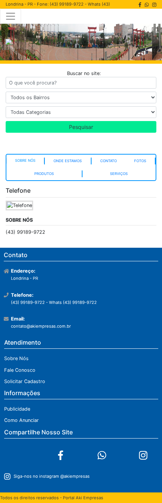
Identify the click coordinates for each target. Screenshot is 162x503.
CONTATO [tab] (108, 161)
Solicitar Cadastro (24, 381)
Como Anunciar (21, 420)
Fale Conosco (19, 370)
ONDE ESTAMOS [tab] (67, 161)
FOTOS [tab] (140, 161)
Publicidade (17, 409)
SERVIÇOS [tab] (119, 174)
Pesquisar (81, 127)
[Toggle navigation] (10, 16)
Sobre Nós (16, 358)
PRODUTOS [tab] (44, 174)
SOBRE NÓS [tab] (25, 160)
